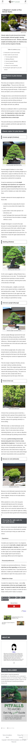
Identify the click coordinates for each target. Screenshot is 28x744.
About (7, 737)
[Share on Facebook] (5, 519)
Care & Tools (5, 597)
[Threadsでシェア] (11, 519)
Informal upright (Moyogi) (12, 61)
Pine (18, 597)
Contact (21, 737)
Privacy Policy (20, 735)
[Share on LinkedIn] (14, 523)
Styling (23, 597)
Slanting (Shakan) (10, 59)
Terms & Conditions (7, 735)
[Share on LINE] (23, 519)
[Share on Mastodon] (11, 515)
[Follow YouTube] (14, 606)
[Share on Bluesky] (17, 515)
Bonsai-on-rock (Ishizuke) (12, 65)
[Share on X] (5, 515)
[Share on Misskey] (23, 515)
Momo (14, 651)
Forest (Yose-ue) (10, 63)
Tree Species (5, 599)
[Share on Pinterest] (8, 523)
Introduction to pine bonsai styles (12, 52)
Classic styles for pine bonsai (11, 54)
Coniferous (13, 597)
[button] (20, 523)
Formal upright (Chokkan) (12, 56)
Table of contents (12, 49)
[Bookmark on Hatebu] (17, 519)
